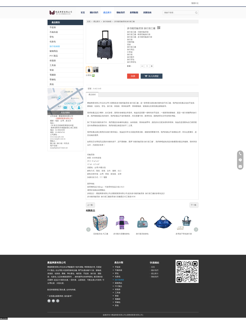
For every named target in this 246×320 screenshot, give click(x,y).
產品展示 (107, 12)
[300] (187, 271)
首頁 (83, 12)
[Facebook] (49, 300)
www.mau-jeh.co (56, 137)
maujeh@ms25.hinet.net (59, 148)
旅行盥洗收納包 (142, 234)
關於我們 (94, 12)
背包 (52, 37)
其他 (52, 84)
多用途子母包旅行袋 (184, 234)
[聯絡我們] (65, 101)
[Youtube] (53, 300)
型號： (90, 89)
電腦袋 (53, 75)
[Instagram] (57, 300)
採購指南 (147, 12)
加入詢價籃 (153, 76)
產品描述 (92, 94)
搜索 (196, 13)
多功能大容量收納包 (121, 234)
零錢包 (53, 79)
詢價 (133, 76)
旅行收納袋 (55, 46)
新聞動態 (134, 12)
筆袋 (52, 70)
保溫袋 (53, 60)
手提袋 (53, 27)
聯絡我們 (121, 12)
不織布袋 (54, 32)
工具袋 (53, 65)
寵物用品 (54, 51)
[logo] (60, 12)
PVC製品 (54, 56)
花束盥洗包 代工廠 (100, 234)
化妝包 (53, 41)
